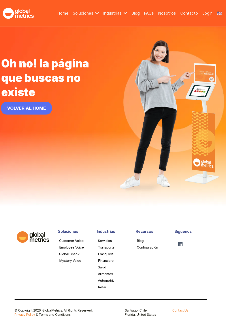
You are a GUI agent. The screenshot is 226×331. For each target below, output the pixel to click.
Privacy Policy (25, 314)
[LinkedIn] (180, 244)
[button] (96, 13)
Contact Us (180, 310)
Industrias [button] (113, 13)
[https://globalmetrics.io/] (18, 13)
